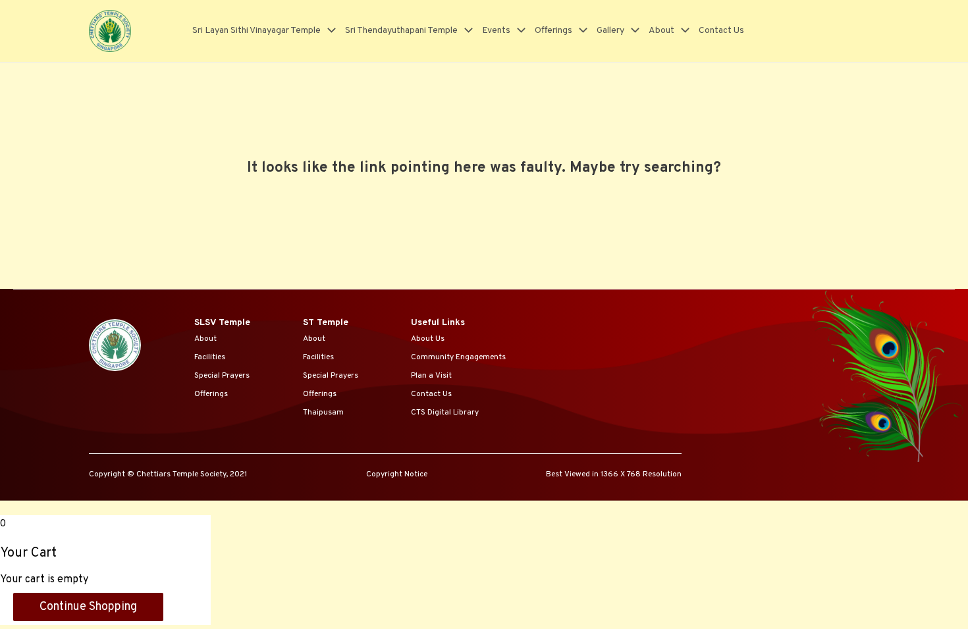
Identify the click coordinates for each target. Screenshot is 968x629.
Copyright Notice (396, 474)
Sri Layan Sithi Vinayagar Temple (256, 30)
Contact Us (721, 30)
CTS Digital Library (445, 412)
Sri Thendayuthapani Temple (401, 30)
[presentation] (328, 30)
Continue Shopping (88, 607)
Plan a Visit (431, 375)
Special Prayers (222, 375)
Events (496, 30)
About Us (427, 339)
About (661, 30)
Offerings (553, 30)
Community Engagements (458, 357)
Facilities (209, 357)
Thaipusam (323, 412)
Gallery (610, 30)
